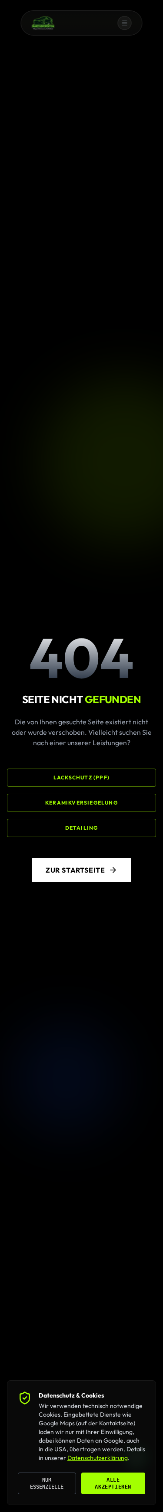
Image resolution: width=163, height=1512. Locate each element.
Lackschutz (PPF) (81, 777)
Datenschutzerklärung (97, 1458)
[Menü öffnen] (121, 23)
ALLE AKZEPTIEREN (113, 1483)
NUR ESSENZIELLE (46, 1483)
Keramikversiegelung (81, 802)
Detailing (81, 827)
